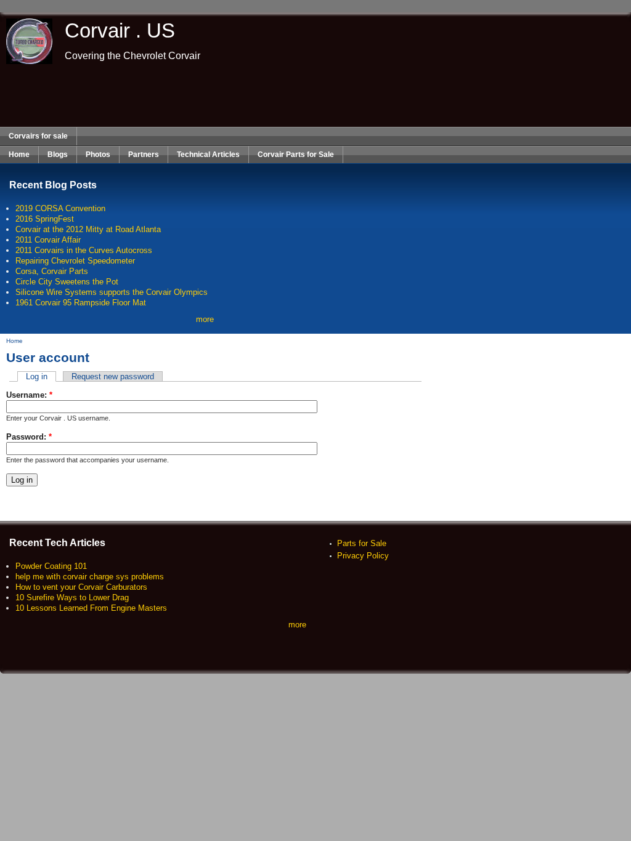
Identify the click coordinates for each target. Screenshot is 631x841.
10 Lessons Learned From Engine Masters (91, 608)
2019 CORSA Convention (60, 208)
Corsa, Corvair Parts (51, 271)
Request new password (112, 376)
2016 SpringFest (44, 218)
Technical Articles (208, 154)
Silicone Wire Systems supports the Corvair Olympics (111, 292)
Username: (29, 395)
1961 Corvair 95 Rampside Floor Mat (80, 302)
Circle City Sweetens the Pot (66, 281)
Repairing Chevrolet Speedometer (75, 260)
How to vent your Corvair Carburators (81, 587)
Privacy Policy (363, 555)
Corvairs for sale (38, 136)
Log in (36, 376)
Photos (98, 154)
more (205, 319)
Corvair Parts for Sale (296, 154)
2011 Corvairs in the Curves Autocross (83, 250)
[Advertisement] (315, 95)
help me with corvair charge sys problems (89, 576)
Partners (143, 154)
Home (19, 154)
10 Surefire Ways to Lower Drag (72, 597)
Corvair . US (120, 30)
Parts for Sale (361, 543)
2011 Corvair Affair (48, 239)
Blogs (57, 154)
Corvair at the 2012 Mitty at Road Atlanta (88, 229)
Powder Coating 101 (51, 566)
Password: (29, 436)
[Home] (26, 61)
